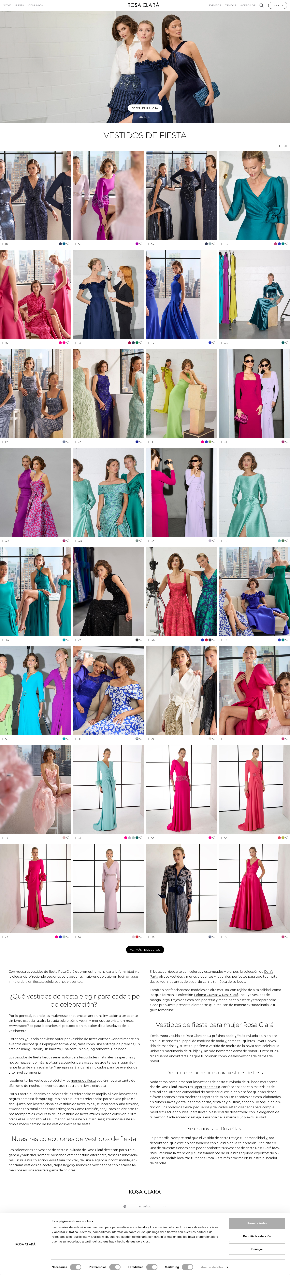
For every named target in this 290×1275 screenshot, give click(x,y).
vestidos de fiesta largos (33, 1057)
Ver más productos (145, 949)
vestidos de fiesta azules (81, 1114)
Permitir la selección (257, 1236)
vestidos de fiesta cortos (89, 1039)
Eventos (215, 5)
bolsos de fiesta (180, 1107)
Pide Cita (278, 5)
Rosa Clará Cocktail (63, 1160)
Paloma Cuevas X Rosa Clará (216, 995)
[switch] (115, 1267)
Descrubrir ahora (145, 108)
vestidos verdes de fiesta (71, 1124)
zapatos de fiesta (207, 1087)
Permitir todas (257, 1223)
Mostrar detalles (211, 1267)
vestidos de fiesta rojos (76, 1104)
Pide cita (264, 1143)
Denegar (257, 1249)
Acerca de (247, 5)
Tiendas (230, 5)
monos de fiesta (83, 1080)
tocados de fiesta (248, 1097)
